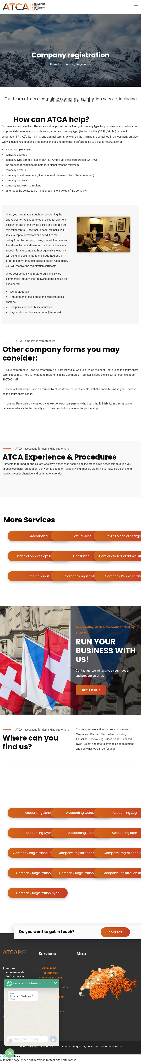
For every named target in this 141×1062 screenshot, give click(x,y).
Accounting (49, 968)
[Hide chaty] (9, 1053)
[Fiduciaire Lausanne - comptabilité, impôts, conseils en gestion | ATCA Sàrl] (24, 7)
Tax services (50, 972)
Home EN (55, 64)
